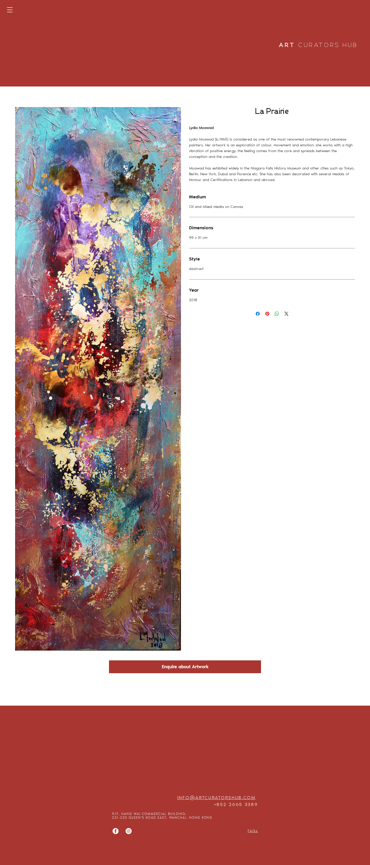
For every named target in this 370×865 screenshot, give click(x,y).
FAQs (253, 831)
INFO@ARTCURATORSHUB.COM (216, 797)
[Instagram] (129, 831)
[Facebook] (116, 831)
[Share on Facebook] (258, 314)
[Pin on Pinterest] (267, 314)
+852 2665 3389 (236, 804)
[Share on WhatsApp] (277, 314)
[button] (10, 10)
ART (318, 45)
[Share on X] (286, 314)
